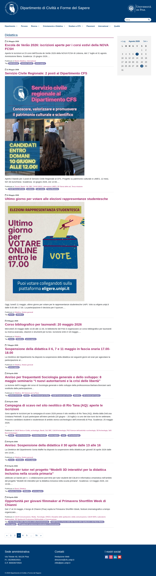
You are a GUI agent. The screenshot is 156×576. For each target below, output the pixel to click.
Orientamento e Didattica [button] (53, 26)
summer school (26, 63)
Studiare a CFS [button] (75, 26)
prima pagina (40, 63)
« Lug (123, 41)
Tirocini (17, 186)
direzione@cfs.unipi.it (64, 560)
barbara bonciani (15, 395)
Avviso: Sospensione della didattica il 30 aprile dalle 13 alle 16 (53, 445)
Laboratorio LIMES (49, 186)
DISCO (48, 517)
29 (142, 66)
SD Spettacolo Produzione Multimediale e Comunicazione (36, 519)
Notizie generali (27, 312)
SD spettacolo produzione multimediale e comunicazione (39, 524)
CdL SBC (29, 186)
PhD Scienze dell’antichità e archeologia (81, 430)
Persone (24, 26)
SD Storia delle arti (64, 186)
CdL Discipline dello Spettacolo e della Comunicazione (28, 522)
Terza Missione (52, 189)
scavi (63, 435)
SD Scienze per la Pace (30, 393)
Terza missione (77, 186)
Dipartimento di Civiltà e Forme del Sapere (55, 8)
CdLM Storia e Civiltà (22, 430)
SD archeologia (74, 435)
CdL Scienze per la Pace (40, 395)
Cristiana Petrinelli (39, 435)
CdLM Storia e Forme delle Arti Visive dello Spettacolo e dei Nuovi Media (77, 522)
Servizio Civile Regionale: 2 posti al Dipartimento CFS (46, 73)
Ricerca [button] (34, 26)
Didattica (23, 61)
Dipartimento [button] (10, 26)
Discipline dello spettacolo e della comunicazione (69, 517)
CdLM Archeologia (59, 430)
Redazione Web (62, 557)
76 (36, 535)
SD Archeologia (102, 430)
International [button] (103, 26)
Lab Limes (40, 189)
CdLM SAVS (37, 186)
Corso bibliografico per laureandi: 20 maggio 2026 (43, 324)
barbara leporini (14, 491)
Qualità (117, 26)
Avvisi (11, 314)
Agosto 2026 (134, 41)
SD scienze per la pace (91, 395)
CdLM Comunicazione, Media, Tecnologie (30, 517)
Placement (90, 26)
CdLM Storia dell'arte (16, 189)
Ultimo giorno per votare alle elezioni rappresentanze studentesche (56, 199)
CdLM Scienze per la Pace (61, 395)
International (31, 61)
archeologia (35, 430)
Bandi (17, 61)
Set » (145, 41)
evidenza (30, 189)
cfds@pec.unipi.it (62, 563)
